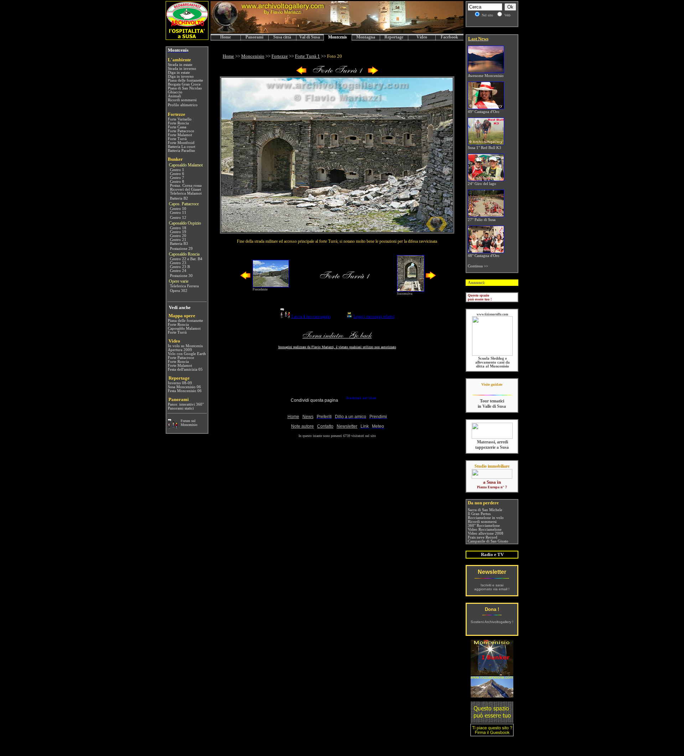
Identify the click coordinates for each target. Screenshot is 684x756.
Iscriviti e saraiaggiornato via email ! (491, 587)
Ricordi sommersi (482, 522)
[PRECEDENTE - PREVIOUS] (301, 73)
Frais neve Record (482, 537)
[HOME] (337, 32)
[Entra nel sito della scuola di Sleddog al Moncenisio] (492, 354)
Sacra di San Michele (485, 510)
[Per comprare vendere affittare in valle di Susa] (492, 477)
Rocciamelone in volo (486, 518)
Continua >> (478, 266)
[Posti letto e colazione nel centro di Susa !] (187, 38)
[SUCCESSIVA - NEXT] (373, 73)
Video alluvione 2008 (485, 533)
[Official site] (492, 389)
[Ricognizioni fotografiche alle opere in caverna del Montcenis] (492, 673)
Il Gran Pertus (479, 514)
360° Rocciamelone (484, 526)
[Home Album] (337, 73)
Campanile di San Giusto (488, 541)
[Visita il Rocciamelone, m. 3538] (492, 696)
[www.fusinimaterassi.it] (492, 437)
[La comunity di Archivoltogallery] (172, 426)
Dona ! (492, 609)
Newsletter (492, 572)
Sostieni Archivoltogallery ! (492, 622)
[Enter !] (492, 721)
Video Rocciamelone (485, 529)
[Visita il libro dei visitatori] (492, 733)
